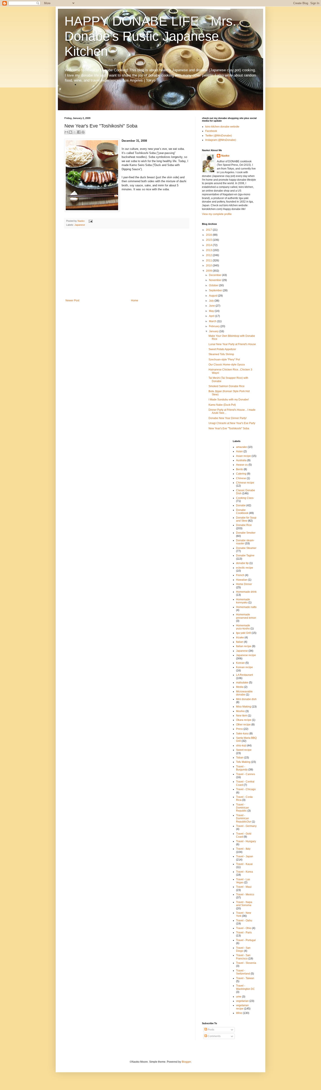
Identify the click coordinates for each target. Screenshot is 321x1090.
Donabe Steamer (246, 548)
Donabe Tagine (245, 555)
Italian (239, 641)
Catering (241, 473)
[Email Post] (90, 221)
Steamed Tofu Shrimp (221, 354)
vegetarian (242, 1001)
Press (239, 728)
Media (239, 686)
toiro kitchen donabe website (222, 126)
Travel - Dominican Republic (242, 807)
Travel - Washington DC (245, 987)
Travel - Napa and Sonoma (244, 904)
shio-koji (241, 745)
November (215, 280)
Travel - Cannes (245, 774)
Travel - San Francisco (243, 957)
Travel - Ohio (243, 928)
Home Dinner (244, 584)
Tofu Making (243, 761)
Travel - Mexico (245, 894)
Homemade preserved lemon (246, 616)
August (213, 295)
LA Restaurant (244, 674)
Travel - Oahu (244, 920)
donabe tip (242, 563)
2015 (209, 239)
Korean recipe (244, 667)
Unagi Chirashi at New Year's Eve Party (232, 423)
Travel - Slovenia (246, 962)
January (214, 331)
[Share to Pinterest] (83, 132)
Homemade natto (246, 607)
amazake (241, 447)
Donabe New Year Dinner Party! (228, 418)
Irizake (240, 637)
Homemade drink (246, 591)
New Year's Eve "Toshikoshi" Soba (229, 428)
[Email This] (66, 132)
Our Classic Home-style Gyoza (227, 364)
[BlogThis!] (70, 132)
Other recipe (243, 724)
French (240, 575)
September (216, 290)
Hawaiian (241, 579)
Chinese (241, 478)
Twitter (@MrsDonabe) (218, 135)
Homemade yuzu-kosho (243, 627)
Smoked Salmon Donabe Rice (227, 386)
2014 (209, 245)
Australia (241, 460)
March (213, 321)
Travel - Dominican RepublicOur (243, 818)
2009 (209, 270)
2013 (209, 250)
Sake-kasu (242, 733)
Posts (210, 1029)
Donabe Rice (244, 525)
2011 (209, 260)
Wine (239, 1013)
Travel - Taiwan (245, 978)
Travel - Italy (243, 848)
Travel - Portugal (246, 940)
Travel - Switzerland (243, 972)
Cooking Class (245, 498)
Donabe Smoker (245, 532)
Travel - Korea (244, 871)
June (212, 305)
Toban (239, 757)
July (211, 300)
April (212, 316)
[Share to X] (74, 132)
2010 (209, 265)
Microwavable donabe (244, 693)
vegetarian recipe (242, 1007)
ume (238, 996)
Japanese (79, 225)
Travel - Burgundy (242, 768)
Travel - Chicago (246, 789)
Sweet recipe (244, 749)
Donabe (241, 505)
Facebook (211, 131)
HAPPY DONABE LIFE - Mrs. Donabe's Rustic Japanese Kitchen (150, 36)
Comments (214, 1036)
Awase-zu (242, 464)
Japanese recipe (246, 655)
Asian (239, 451)
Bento (239, 469)
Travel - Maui (244, 886)
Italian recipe (243, 646)
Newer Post (72, 300)
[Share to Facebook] (79, 132)
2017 (209, 229)
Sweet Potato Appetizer (222, 349)
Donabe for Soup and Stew (246, 519)
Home (134, 300)
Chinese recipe (245, 482)
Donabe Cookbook (242, 511)
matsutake (242, 682)
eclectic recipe (244, 567)
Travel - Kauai (244, 864)
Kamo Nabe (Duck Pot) (222, 404)
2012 (209, 255)
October (214, 285)
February (214, 326)
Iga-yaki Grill (243, 632)
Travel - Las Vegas (243, 881)
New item (241, 715)
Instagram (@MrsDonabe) (220, 139)
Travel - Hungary (246, 841)
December (215, 275)
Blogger (186, 1061)
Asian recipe (243, 456)
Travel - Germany (246, 826)
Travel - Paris (244, 932)
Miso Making (243, 706)
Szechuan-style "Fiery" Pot (224, 359)
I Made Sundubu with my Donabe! (229, 399)
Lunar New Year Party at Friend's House (232, 344)
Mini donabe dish (246, 699)
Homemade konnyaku (243, 601)
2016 (209, 234)
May (212, 311)
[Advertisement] (126, 266)
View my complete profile (217, 214)
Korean (240, 662)
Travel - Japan (244, 856)
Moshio (240, 711)
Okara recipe (243, 719)
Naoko (225, 155)
